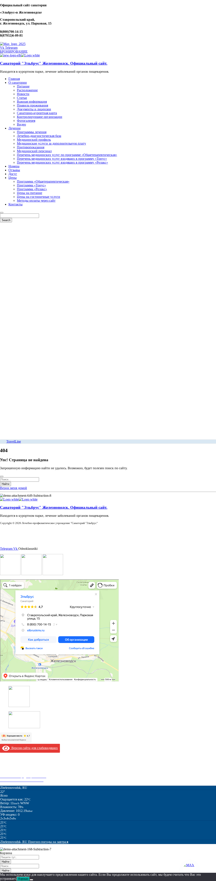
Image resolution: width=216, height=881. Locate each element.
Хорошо (23, 878)
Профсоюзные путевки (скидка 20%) (26, 772)
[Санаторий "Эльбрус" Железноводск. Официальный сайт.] (10, 55)
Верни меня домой (13, 488)
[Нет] (31, 879)
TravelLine (13, 441)
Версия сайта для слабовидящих (34, 748)
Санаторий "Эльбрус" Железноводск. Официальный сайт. (53, 63)
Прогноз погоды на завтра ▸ (34, 842)
